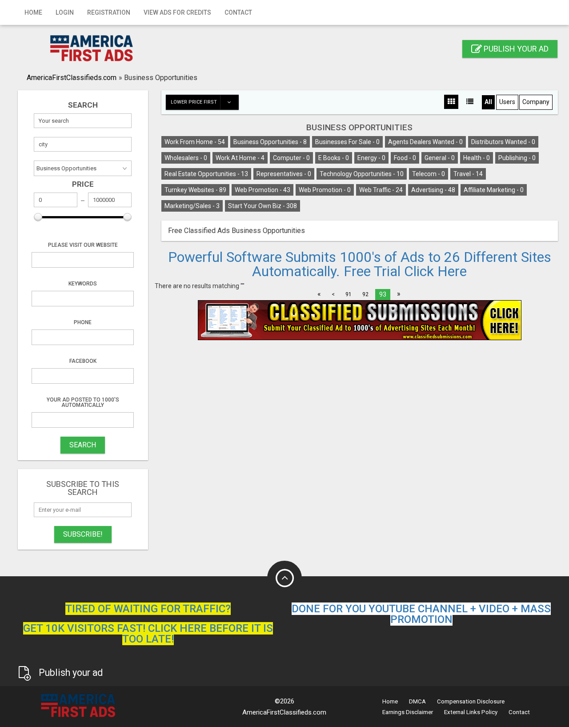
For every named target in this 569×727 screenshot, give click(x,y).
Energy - (371, 157)
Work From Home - (194, 141)
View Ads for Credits (177, 12)
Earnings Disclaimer (407, 712)
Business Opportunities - (270, 141)
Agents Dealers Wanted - (425, 141)
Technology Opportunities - (362, 173)
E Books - (333, 157)
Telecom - (428, 173)
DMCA (417, 701)
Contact (238, 12)
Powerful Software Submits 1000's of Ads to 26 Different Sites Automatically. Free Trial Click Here (359, 264)
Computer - (291, 157)
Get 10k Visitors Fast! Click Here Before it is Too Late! (148, 633)
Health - (476, 157)
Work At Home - (240, 157)
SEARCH (82, 445)
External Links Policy (470, 712)
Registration (108, 12)
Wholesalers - (185, 157)
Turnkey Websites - (195, 189)
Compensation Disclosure (471, 701)
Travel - (468, 173)
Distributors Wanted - (503, 141)
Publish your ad (515, 48)
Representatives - (283, 173)
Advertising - (433, 189)
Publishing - (517, 157)
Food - (405, 157)
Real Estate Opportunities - (206, 173)
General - (440, 157)
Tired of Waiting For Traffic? (148, 608)
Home (33, 12)
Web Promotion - (262, 189)
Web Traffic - (381, 189)
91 (348, 294)
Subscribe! (83, 534)
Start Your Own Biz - (262, 205)
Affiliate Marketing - (494, 189)
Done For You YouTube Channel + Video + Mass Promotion (421, 614)
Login (65, 12)
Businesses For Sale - (347, 141)
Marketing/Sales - (192, 205)
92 (365, 294)
